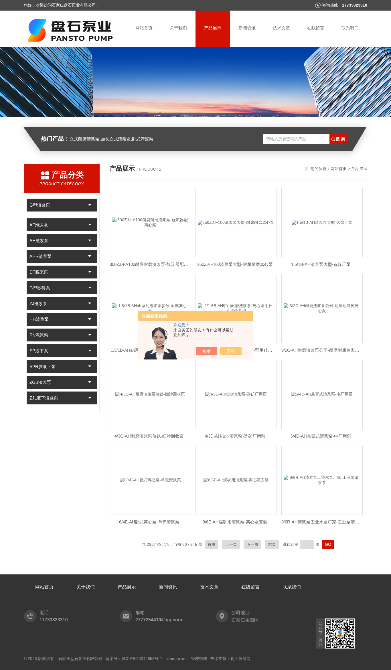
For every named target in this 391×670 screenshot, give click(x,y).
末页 (272, 544)
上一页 (231, 544)
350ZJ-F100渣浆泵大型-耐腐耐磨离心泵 (235, 264)
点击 (90, 205)
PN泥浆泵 (38, 335)
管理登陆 (199, 658)
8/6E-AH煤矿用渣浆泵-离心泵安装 (235, 521)
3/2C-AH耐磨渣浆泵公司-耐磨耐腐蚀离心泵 (320, 350)
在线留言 (315, 27)
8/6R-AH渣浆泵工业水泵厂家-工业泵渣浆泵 (320, 521)
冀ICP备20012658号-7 (142, 658)
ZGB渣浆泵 (40, 382)
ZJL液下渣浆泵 (43, 398)
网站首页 (144, 27)
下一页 (252, 544)
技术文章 (281, 27)
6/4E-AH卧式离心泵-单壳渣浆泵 (149, 521)
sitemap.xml (176, 658)
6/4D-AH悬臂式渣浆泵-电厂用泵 (321, 436)
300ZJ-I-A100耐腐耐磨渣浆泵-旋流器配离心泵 (149, 264)
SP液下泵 (38, 350)
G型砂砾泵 (39, 287)
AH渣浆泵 (38, 240)
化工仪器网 (240, 658)
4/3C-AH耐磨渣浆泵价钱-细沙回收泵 (149, 436)
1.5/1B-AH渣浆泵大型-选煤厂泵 (321, 264)
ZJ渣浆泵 (38, 303)
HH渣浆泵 (39, 319)
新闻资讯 (247, 27)
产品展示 (212, 27)
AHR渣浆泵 (40, 256)
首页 (212, 544)
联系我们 (350, 27)
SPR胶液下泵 (42, 366)
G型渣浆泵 (39, 205)
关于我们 (178, 27)
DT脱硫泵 (38, 272)
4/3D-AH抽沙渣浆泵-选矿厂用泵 (235, 436)
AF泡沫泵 (38, 224)
